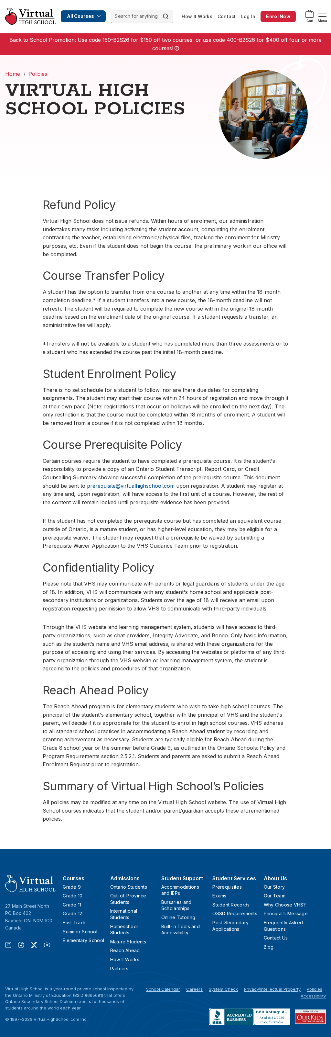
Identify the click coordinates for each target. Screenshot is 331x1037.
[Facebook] (24, 945)
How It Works (197, 16)
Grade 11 (72, 904)
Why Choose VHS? (285, 904)
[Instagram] (11, 945)
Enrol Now (278, 16)
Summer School (80, 931)
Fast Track (74, 922)
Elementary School (83, 940)
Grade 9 (72, 887)
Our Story (274, 887)
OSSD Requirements (234, 913)
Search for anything (136, 16)
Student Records (231, 904)
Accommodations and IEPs (180, 890)
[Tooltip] (176, 48)
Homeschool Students (124, 930)
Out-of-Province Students (128, 899)
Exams (219, 895)
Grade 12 (72, 913)
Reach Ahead (125, 950)
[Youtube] (47, 945)
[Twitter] (37, 945)
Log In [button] (248, 16)
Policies (37, 74)
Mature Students (128, 941)
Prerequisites (227, 887)
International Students (123, 914)
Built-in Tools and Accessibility (180, 930)
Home (12, 74)
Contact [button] (227, 16)
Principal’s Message (286, 913)
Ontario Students (128, 887)
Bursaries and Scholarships (176, 905)
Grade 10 (72, 895)
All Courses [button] (80, 16)
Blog (269, 947)
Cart (309, 21)
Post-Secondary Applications (230, 926)
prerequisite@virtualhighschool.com (131, 486)
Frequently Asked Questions (283, 926)
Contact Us (276, 937)
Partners (119, 968)
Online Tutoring (178, 917)
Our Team (274, 895)
